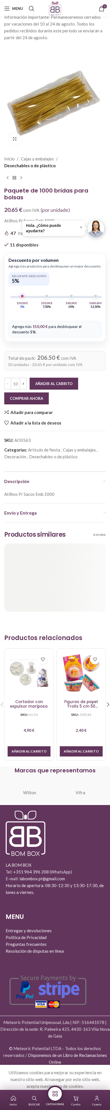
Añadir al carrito (53, 383)
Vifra (80, 792)
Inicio (9, 158)
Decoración (15, 456)
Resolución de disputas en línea (35, 951)
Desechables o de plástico (30, 165)
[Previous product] (7, 178)
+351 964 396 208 (31, 871)
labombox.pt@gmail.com (42, 878)
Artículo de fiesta (44, 449)
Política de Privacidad (26, 937)
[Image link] (25, 832)
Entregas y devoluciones (29, 930)
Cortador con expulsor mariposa (29, 704)
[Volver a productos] (14, 178)
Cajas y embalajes (37, 158)
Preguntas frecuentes (26, 944)
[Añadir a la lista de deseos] (43, 659)
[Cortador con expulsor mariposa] (28, 673)
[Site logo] (55, 8)
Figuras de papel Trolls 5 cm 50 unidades (81, 704)
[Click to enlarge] (14, 139)
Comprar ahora (26, 398)
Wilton (29, 792)
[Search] (31, 8)
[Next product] (21, 178)
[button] (29, 751)
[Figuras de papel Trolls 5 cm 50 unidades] (81, 673)
